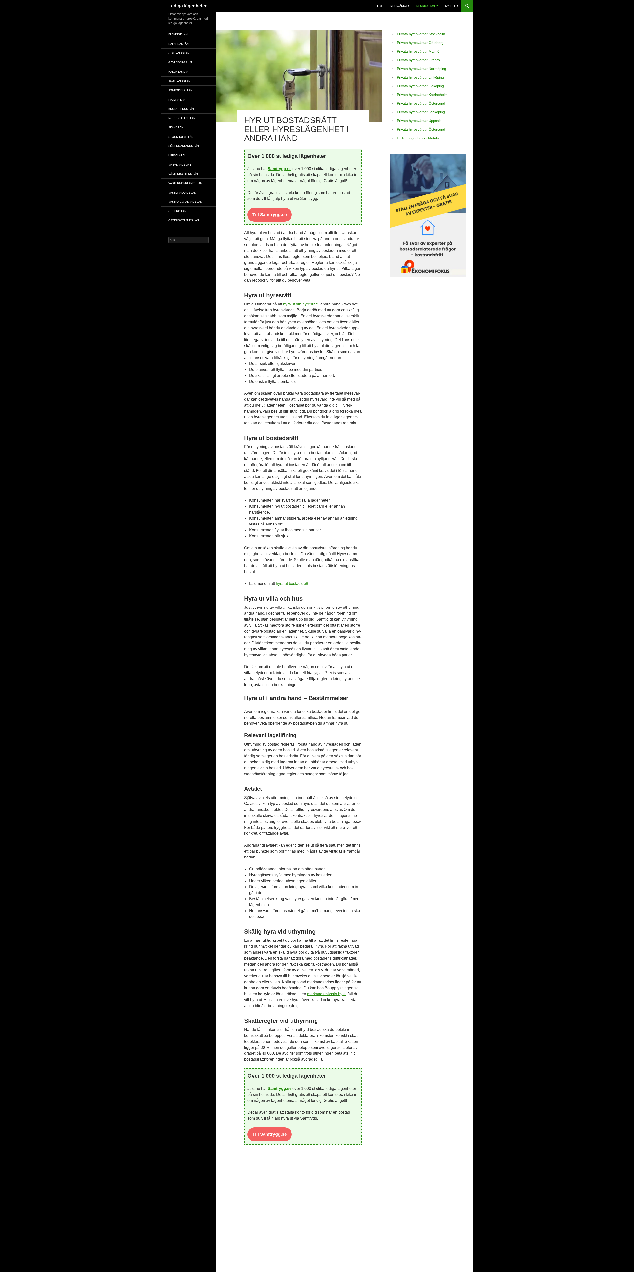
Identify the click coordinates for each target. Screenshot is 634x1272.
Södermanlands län (183, 145)
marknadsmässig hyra (326, 994)
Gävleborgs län (180, 62)
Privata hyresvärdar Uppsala (419, 121)
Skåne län (175, 127)
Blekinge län (178, 34)
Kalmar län (176, 99)
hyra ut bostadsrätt (292, 583)
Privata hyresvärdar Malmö (418, 51)
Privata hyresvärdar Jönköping (421, 112)
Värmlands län (179, 164)
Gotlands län (178, 53)
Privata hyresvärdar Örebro (418, 60)
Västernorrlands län (185, 183)
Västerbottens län (183, 173)
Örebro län (177, 211)
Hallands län (178, 71)
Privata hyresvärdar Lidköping (420, 86)
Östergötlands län (183, 220)
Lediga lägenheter (187, 5)
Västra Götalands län (185, 201)
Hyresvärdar (399, 5)
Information (425, 5)
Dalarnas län (178, 43)
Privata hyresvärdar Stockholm (421, 34)
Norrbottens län (181, 118)
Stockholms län (180, 136)
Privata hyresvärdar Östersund (421, 103)
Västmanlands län (182, 192)
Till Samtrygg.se (269, 214)
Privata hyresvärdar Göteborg (420, 43)
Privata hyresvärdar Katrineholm (422, 95)
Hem (379, 5)
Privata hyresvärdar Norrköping (421, 69)
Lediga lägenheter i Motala (418, 138)
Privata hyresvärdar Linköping (420, 77)
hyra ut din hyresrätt (300, 304)
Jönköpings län (180, 90)
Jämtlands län (179, 81)
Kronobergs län (181, 108)
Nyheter (451, 5)
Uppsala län (177, 155)
